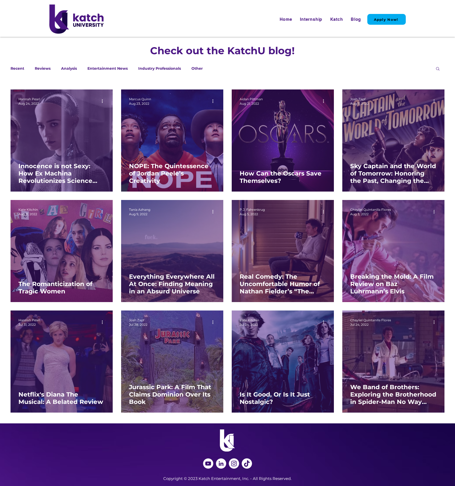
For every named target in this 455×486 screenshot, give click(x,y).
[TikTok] (247, 463)
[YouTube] (208, 463)
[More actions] (104, 101)
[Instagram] (234, 463)
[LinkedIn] (221, 463)
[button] (437, 69)
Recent (17, 68)
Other (197, 68)
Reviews (43, 68)
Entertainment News (107, 68)
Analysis (69, 68)
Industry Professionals (159, 68)
